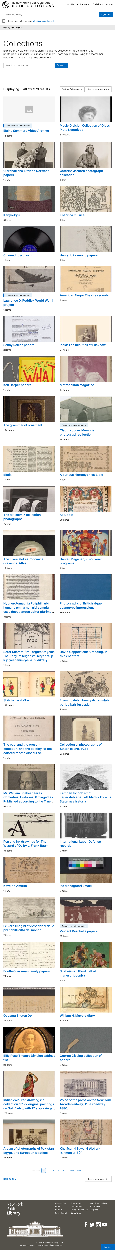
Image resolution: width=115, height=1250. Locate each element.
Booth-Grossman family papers (26, 971)
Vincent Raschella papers (79, 931)
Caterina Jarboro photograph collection (81, 173)
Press (57, 1206)
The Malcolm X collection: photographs (22, 517)
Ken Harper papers (17, 385)
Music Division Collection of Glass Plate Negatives (85, 127)
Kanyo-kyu (11, 215)
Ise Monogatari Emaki (76, 886)
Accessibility (60, 1203)
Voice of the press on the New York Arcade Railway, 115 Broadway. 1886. (85, 1104)
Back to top (9, 1178)
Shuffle (70, 4)
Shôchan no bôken (17, 700)
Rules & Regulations (98, 1203)
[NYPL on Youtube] (105, 1225)
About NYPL (95, 1206)
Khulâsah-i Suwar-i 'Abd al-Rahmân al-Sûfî (80, 1151)
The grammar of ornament (22, 425)
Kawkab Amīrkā (15, 886)
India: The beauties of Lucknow (83, 345)
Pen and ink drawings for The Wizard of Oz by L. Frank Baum (26, 844)
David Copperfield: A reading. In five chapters (83, 654)
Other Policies (77, 1206)
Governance (76, 1213)
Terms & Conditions (79, 1210)
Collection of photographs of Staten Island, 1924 (81, 747)
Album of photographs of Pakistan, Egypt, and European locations (29, 1151)
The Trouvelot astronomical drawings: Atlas (23, 561)
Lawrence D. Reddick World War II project (28, 303)
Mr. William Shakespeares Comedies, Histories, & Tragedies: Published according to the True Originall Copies (28, 799)
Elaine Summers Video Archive (26, 130)
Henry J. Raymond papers (79, 255)
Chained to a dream (17, 255)
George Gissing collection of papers (81, 1058)
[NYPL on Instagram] (98, 1225)
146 (72, 1170)
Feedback (108, 1247)
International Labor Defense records (80, 844)
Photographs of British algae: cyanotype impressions (81, 605)
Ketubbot (66, 515)
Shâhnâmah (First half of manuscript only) (78, 973)
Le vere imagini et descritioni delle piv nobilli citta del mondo (28, 928)
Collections (83, 4)
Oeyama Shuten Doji (18, 1015)
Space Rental (61, 1213)
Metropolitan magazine (77, 385)
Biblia (7, 475)
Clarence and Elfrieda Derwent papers (26, 173)
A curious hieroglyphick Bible (81, 475)
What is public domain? (43, 21)
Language (94, 1210)
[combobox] (50, 14)
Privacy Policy (76, 1203)
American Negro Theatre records (84, 295)
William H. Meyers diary (77, 1015)
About (109, 4)
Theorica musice (72, 215)
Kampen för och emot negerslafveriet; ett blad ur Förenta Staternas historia (85, 797)
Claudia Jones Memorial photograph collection (77, 432)
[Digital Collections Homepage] (28, 4)
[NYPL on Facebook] (86, 1225)
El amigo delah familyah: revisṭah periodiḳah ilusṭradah (84, 702)
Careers (58, 1210)
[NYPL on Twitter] (92, 1225)
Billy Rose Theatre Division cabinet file (29, 1058)
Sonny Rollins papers (18, 345)
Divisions (98, 4)
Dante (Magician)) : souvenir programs (81, 561)
